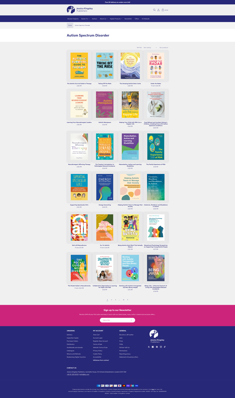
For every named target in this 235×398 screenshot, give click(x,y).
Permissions (123, 350)
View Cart (96, 334)
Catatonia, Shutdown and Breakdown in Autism (156, 205)
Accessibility (97, 357)
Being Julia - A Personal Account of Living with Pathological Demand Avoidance (156, 287)
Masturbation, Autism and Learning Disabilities (130, 165)
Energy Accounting (105, 205)
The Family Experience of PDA (155, 164)
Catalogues (70, 350)
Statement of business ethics (128, 357)
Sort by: (139, 47)
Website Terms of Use (100, 347)
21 (123, 299)
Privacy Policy (97, 350)
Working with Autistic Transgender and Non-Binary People (130, 286)
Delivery (69, 334)
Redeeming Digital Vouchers (76, 357)
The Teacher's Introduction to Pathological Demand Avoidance (105, 165)
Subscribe (106, 320)
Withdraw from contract (101, 360)
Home (70, 25)
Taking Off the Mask (104, 83)
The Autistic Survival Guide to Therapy (79, 83)
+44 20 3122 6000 (72, 374)
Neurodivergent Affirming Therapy (79, 164)
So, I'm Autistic (104, 245)
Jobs (120, 338)
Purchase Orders (72, 341)
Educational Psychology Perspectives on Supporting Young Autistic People (156, 246)
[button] (154, 9)
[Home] (80, 10)
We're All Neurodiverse (79, 245)
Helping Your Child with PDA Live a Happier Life (130, 123)
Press (121, 341)
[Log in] (158, 10)
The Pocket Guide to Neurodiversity (79, 285)
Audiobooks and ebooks (75, 347)
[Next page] (127, 299)
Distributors (70, 344)
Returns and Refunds (74, 354)
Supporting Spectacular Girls (79, 205)
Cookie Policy (97, 354)
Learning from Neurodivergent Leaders (79, 122)
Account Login (97, 338)
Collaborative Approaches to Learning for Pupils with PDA (105, 286)
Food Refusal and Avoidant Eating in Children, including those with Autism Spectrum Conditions (156, 124)
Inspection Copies (72, 338)
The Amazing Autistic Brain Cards (130, 83)
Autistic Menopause (105, 122)
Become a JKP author (126, 334)
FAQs (121, 344)
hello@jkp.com (84, 374)
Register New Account (100, 341)
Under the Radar (156, 83)
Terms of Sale (97, 344)
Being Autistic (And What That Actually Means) (130, 246)
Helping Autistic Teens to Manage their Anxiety (130, 205)
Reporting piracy (124, 354)
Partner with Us (124, 347)
